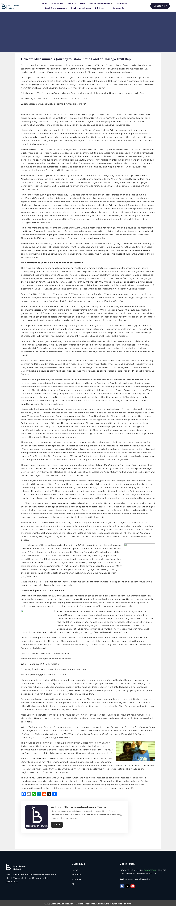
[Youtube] (132, 886)
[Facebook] (122, 886)
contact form (150, 870)
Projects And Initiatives (99, 3)
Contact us (122, 3)
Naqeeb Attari (125, 904)
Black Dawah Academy (56, 8)
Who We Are (57, 3)
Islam (82, 3)
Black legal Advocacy (81, 8)
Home (45, 3)
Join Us (56, 825)
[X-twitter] (127, 886)
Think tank (100, 8)
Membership (118, 8)
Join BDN (71, 3)
